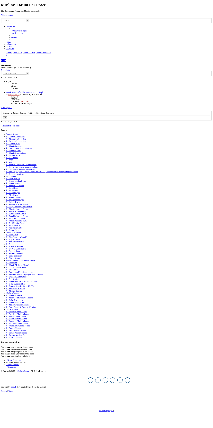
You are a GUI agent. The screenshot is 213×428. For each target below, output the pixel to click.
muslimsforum (13, 95)
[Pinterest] (112, 380)
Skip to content (7, 15)
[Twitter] (98, 380)
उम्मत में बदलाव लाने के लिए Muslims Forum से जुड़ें (24, 92)
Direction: (41, 113)
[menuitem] (19, 31)
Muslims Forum (23, 371)
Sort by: (23, 113)
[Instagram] (105, 380)
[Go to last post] (33, 101)
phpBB (14, 387)
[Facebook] (90, 380)
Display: (6, 113)
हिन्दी (3, 60)
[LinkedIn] (127, 380)
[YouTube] (120, 380)
